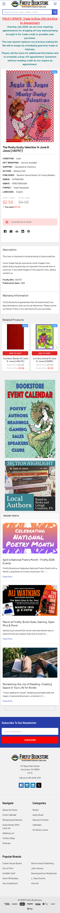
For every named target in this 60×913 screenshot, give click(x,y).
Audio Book (38, 814)
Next (56, 348)
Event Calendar (9, 814)
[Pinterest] (28, 231)
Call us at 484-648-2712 (30, 777)
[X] (38, 785)
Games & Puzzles (41, 819)
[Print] (16, 231)
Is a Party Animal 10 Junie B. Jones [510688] (44, 359)
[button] (30, 418)
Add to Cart (15, 353)
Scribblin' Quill (9, 873)
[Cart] (55, 4)
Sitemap (6, 843)
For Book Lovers (40, 829)
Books (36, 809)
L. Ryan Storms (38, 878)
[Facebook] (5, 231)
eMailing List (8, 833)
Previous (3, 348)
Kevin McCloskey (10, 878)
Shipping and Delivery (12, 819)
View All (34, 883)
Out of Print (8, 868)
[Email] (11, 231)
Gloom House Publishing (42, 863)
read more (7, 576)
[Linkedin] (22, 231)
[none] (30, 106)
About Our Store (10, 809)
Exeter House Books (12, 863)
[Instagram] (27, 785)
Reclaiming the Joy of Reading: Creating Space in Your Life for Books (27, 685)
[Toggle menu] (4, 4)
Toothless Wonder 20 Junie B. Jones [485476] (15, 359)
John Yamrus (37, 868)
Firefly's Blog (9, 838)
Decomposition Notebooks (44, 873)
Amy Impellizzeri (10, 883)
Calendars (37, 824)
